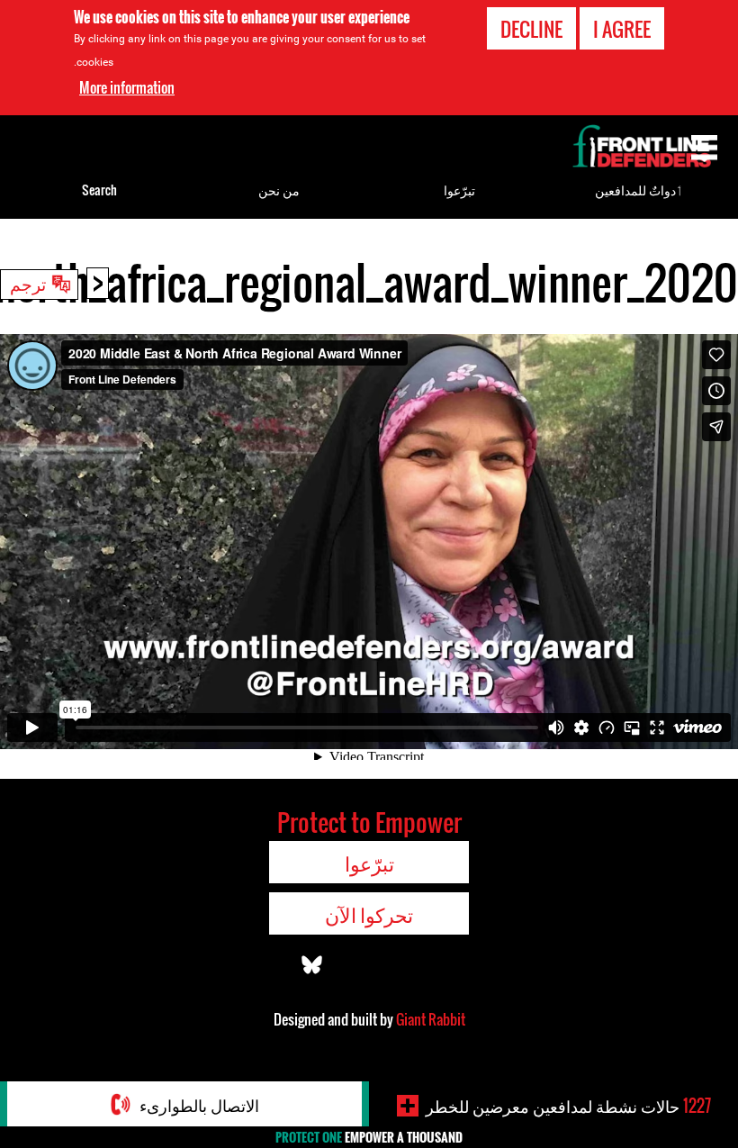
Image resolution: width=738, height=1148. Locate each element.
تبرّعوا (459, 189)
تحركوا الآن (369, 913)
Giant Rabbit (430, 1019)
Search (99, 189)
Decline (531, 28)
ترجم (28, 282)
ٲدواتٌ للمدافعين (639, 189)
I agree (622, 28)
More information (127, 87)
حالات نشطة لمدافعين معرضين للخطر (568, 1105)
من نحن (279, 189)
